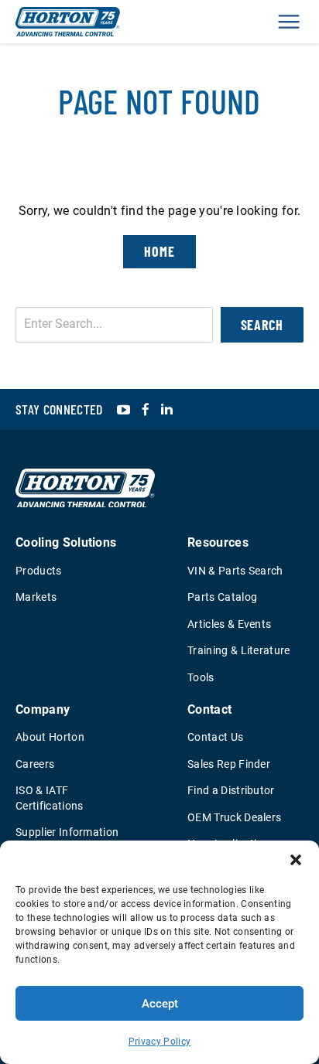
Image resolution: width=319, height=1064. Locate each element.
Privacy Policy (159, 1041)
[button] (296, 860)
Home (159, 251)
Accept (160, 1004)
